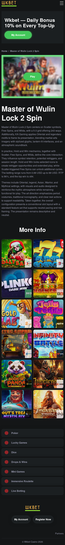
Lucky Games (19, 442)
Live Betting (18, 491)
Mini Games (18, 471)
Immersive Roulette (22, 481)
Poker (14, 433)
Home (4, 50)
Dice (13, 452)
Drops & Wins (19, 462)
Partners (59, 533)
